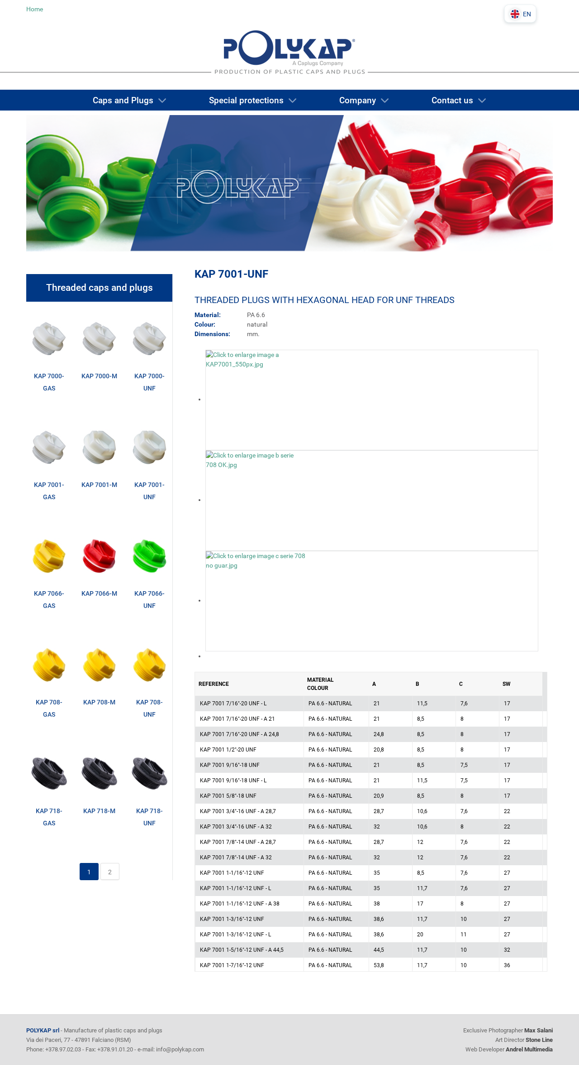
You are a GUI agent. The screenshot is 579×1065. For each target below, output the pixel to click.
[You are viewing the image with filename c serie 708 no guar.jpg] (255, 600)
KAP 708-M (99, 702)
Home (34, 9)
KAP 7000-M (99, 376)
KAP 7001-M (99, 484)
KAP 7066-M (99, 593)
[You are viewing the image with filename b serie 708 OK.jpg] (255, 499)
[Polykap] (289, 57)
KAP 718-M (99, 810)
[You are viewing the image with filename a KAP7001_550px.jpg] (255, 399)
